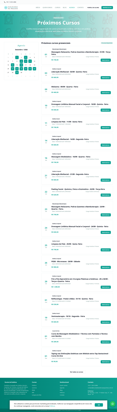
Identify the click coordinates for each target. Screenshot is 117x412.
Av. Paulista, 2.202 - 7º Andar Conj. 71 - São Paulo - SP (100, 392)
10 (25, 61)
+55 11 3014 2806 (93, 385)
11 (30, 61)
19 (34, 65)
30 (8, 57)
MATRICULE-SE (107, 7)
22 (17, 68)
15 (17, 65)
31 (12, 57)
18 (30, 65)
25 (30, 68)
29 (17, 72)
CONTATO (80, 7)
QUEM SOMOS (47, 7)
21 (12, 68)
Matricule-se (105, 60)
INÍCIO (38, 7)
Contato (62, 395)
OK (99, 405)
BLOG (65, 7)
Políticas (62, 392)
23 (21, 68)
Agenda (62, 388)
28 (12, 72)
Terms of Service (74, 410)
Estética (34, 385)
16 (21, 65)
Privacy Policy (64, 410)
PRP (33, 392)
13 (8, 65)
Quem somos (63, 385)
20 (8, 68)
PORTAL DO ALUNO (93, 7)
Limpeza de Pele (36, 395)
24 (25, 68)
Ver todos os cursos (76, 372)
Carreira (34, 388)
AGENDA (72, 7)
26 (34, 68)
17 (25, 65)
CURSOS (57, 7)
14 (12, 65)
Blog (61, 390)
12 (34, 61)
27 (8, 72)
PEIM (33, 390)
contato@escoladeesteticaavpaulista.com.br (100, 388)
